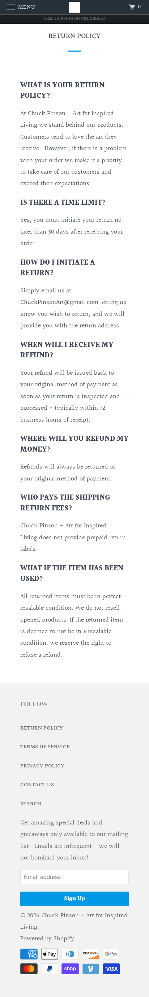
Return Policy (41, 728)
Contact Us (37, 784)
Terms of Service (45, 747)
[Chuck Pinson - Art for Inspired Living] (74, 7)
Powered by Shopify (47, 938)
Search (30, 804)
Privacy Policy (42, 766)
